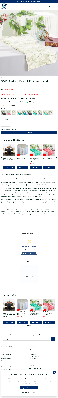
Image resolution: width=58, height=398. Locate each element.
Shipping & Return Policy (7, 352)
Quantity (3, 122)
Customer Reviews (34, 356)
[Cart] (52, 6)
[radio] (3, 112)
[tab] (15, 178)
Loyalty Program (34, 352)
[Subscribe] (53, 339)
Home (2, 77)
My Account (33, 349)
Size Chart (4, 119)
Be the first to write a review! (29, 254)
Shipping (3, 129)
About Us (3, 349)
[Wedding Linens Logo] (4, 6)
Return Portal (33, 354)
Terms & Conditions (6, 354)
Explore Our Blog (34, 358)
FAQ (2, 360)
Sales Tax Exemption (6, 358)
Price (2, 87)
